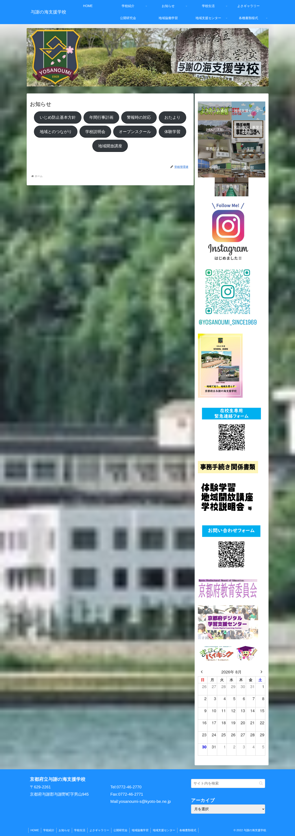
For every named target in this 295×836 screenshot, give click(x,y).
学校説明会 (95, 131)
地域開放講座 (110, 146)
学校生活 (79, 830)
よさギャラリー (99, 830)
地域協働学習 (140, 830)
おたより (172, 117)
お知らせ (64, 830)
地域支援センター (164, 830)
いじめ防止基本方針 (58, 117)
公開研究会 (120, 830)
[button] (260, 783)
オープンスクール (135, 131)
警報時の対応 (139, 117)
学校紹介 (48, 830)
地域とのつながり (56, 131)
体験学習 (172, 131)
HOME (35, 830)
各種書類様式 (187, 830)
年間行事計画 (101, 117)
